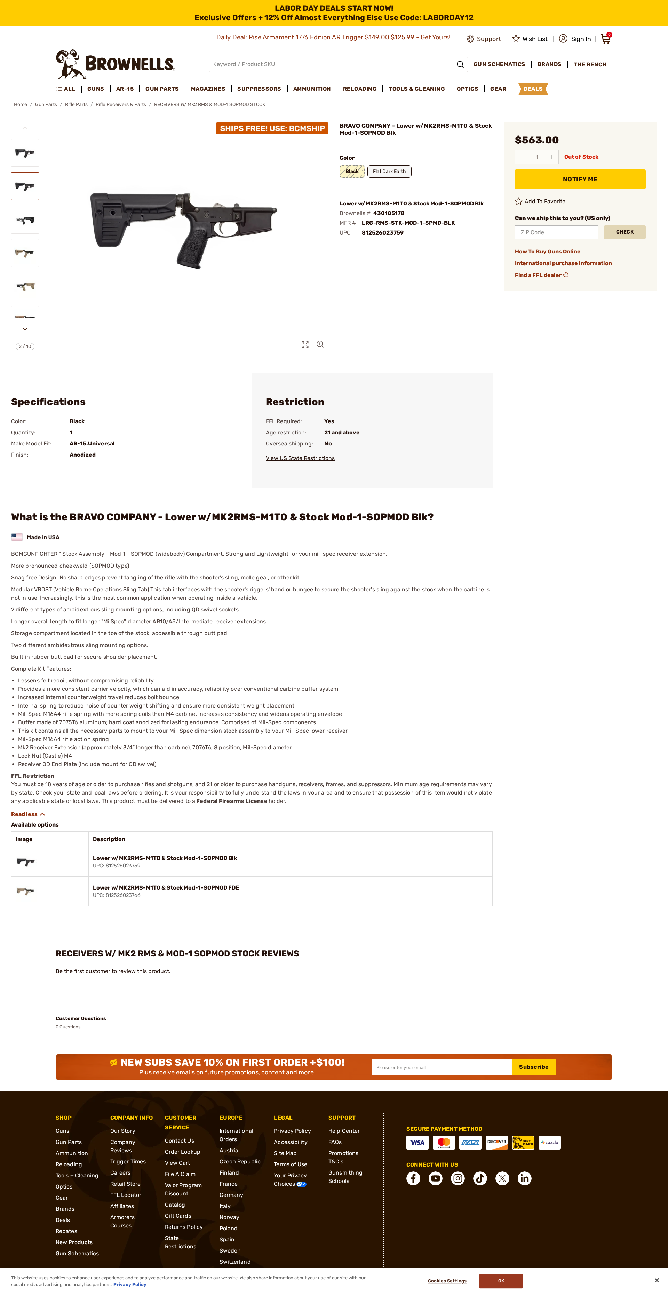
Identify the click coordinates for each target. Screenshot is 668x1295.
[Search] (460, 64)
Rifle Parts (76, 105)
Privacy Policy (292, 1131)
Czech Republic (240, 1161)
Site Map (285, 1153)
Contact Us (179, 1140)
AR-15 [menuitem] (125, 89)
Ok (501, 1281)
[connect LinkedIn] (525, 1178)
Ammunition (72, 1153)
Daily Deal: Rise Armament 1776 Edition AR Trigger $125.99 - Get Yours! (334, 37)
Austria (229, 1150)
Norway (230, 1217)
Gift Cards (178, 1216)
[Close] (657, 1280)
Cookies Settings (447, 1281)
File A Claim (180, 1174)
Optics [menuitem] (467, 89)
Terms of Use (290, 1164)
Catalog (175, 1204)
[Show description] (28, 814)
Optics (64, 1186)
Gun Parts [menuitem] (162, 89)
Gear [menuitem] (498, 89)
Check (625, 232)
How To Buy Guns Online (548, 251)
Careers (120, 1172)
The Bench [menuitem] (590, 64)
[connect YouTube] (436, 1178)
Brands (65, 1209)
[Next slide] (25, 328)
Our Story (122, 1131)
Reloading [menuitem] (360, 89)
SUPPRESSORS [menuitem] (259, 89)
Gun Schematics (77, 1253)
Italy (225, 1206)
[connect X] (502, 1178)
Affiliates (122, 1206)
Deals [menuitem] (533, 89)
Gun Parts (46, 105)
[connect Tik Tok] (480, 1178)
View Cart (177, 1163)
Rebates (66, 1231)
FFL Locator (125, 1195)
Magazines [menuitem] (208, 89)
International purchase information (563, 263)
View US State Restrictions (300, 458)
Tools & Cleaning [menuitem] (417, 89)
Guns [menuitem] (95, 89)
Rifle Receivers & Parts (121, 105)
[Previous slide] (25, 127)
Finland (229, 1172)
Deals (63, 1220)
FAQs (335, 1142)
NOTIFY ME (580, 179)
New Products (74, 1242)
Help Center (344, 1131)
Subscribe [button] (534, 1067)
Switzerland (235, 1261)
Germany (232, 1195)
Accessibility (290, 1142)
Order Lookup (182, 1151)
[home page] (116, 64)
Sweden (230, 1250)
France (229, 1183)
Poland (229, 1228)
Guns (62, 1131)
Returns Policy (184, 1227)
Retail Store (125, 1183)
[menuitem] (69, 89)
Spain (227, 1239)
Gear (62, 1197)
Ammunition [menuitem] (312, 89)
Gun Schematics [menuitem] (500, 64)
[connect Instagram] (458, 1178)
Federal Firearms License (231, 801)
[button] (575, 39)
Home (20, 105)
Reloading (69, 1164)
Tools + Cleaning (77, 1175)
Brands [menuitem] (550, 64)
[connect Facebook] (413, 1178)
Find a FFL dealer (538, 275)
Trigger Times (128, 1161)
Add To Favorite (545, 201)
